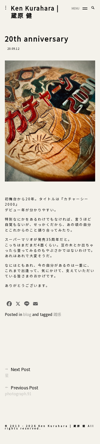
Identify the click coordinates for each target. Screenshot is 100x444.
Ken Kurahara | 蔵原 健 (35, 12)
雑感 (57, 314)
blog (27, 314)
